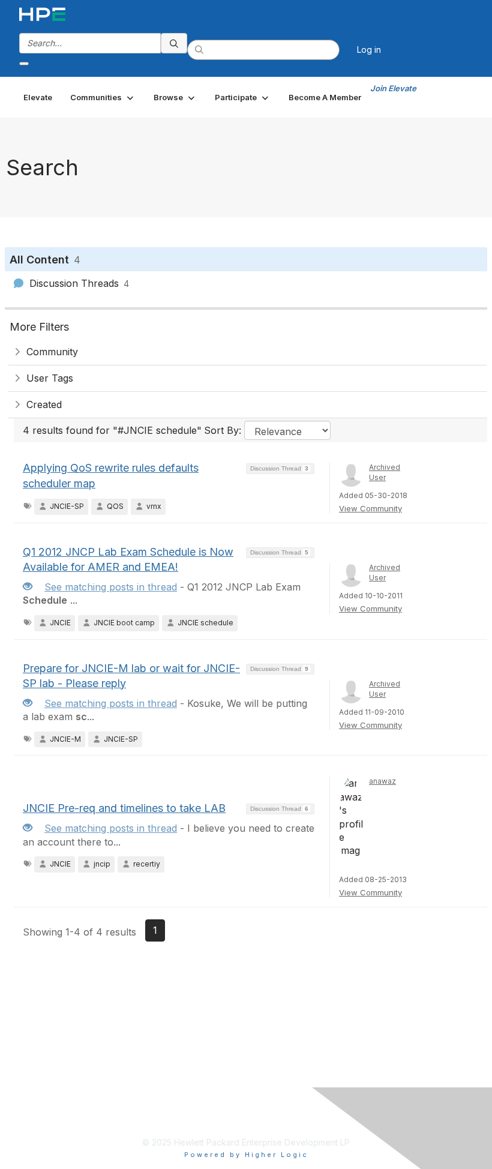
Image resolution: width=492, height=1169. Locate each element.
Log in (369, 49)
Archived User (384, 472)
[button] (103, 97)
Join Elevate (393, 88)
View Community (370, 508)
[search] (174, 43)
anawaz (382, 781)
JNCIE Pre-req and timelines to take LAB (124, 808)
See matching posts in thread (110, 587)
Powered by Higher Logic (246, 1154)
